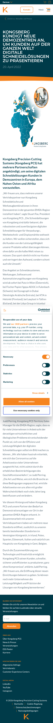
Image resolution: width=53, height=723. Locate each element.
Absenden (11, 626)
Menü (41, 10)
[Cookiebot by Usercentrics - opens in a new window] (38, 310)
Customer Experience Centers (16, 671)
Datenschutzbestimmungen (28, 707)
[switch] (46, 365)
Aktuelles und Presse (19, 19)
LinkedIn (6, 684)
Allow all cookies (26, 401)
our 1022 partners (20, 324)
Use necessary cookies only (26, 410)
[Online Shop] (44, 2)
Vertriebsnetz (9, 668)
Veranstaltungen (10, 645)
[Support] (49, 2)
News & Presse (9, 642)
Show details (38, 393)
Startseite (18, 704)
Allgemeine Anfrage (11, 665)
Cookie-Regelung (34, 704)
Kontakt (26, 10)
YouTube (6, 687)
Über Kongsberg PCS (12, 638)
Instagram (7, 691)
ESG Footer (8, 649)
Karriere (6, 652)
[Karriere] (41, 2)
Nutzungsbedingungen (28, 710)
